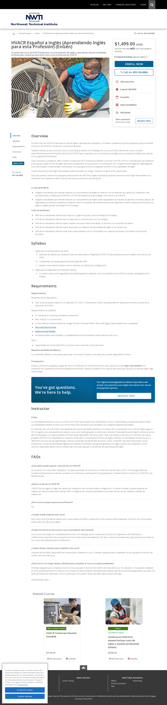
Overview (16, 135)
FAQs (14, 157)
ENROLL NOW (134, 64)
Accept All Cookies (25, 690)
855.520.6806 (17, 175)
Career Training (68, 681)
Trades (37, 33)
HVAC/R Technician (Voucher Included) (61, 635)
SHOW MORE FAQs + (40, 579)
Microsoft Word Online (45, 327)
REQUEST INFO (144, 121)
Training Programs (24, 33)
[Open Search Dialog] (152, 4)
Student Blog (137, 681)
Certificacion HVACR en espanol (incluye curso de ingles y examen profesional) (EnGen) (123, 642)
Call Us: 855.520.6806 (144, 33)
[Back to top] (83, 677)
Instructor (16, 152)
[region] (25, 683)
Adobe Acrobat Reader (45, 331)
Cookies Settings (25, 696)
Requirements (18, 146)
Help (113, 686)
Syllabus (16, 141)
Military (114, 681)
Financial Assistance (118, 683)
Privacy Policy (87, 699)
